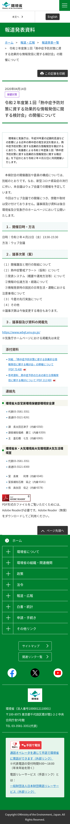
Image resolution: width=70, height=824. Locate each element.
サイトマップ (30, 646)
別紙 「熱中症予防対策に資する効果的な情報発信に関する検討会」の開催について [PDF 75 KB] (32, 364)
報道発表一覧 (50, 42)
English (52, 16)
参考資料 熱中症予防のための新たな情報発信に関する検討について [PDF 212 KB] (33, 377)
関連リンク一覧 (32, 657)
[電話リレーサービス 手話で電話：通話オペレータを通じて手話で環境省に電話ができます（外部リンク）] (35, 745)
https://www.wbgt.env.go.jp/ (21, 332)
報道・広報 (27, 42)
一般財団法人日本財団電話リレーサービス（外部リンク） (34, 789)
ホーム (9, 42)
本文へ (15, 16)
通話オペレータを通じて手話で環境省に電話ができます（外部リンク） (34, 755)
